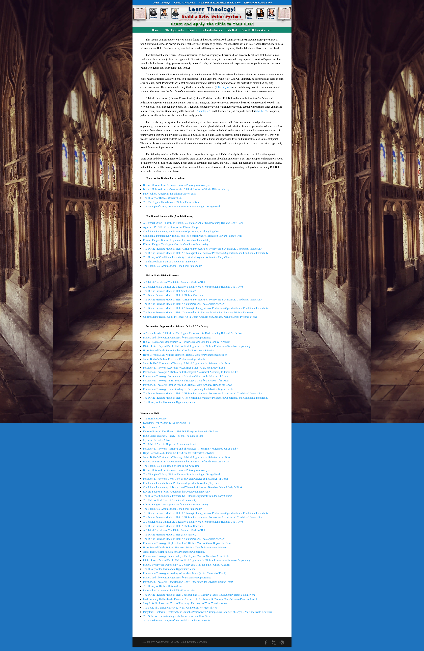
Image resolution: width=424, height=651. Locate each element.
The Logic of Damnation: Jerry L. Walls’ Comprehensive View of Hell (180, 607)
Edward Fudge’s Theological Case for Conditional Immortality (175, 244)
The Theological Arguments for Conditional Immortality (172, 265)
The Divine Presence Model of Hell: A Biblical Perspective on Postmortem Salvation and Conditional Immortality (202, 248)
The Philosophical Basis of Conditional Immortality (170, 261)
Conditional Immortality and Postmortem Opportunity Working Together (181, 231)
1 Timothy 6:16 (224, 87)
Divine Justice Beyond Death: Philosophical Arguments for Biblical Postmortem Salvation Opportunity (196, 346)
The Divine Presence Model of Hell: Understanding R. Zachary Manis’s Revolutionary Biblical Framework (199, 312)
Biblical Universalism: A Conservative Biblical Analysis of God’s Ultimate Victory (186, 189)
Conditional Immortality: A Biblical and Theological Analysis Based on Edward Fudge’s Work (192, 235)
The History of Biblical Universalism (162, 197)
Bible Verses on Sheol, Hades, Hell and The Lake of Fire (173, 435)
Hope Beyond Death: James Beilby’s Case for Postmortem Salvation (178, 350)
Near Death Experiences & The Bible (219, 2)
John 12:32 (261, 111)
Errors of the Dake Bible (258, 2)
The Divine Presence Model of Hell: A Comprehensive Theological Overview (184, 303)
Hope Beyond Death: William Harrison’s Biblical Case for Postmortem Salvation (185, 354)
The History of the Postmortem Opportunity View (169, 402)
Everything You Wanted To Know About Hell (167, 422)
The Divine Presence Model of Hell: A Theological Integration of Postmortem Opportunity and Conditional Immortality (205, 253)
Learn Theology (162, 2)
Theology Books (174, 30)
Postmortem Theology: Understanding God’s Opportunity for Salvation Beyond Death (188, 389)
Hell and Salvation (211, 30)
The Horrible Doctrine (154, 418)
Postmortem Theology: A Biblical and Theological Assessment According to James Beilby (190, 372)
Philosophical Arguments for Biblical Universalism (169, 193)
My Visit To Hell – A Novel (157, 440)
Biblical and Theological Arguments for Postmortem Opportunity (177, 337)
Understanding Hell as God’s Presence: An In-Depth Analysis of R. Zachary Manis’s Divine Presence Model (200, 316)
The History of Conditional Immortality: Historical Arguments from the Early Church (187, 257)
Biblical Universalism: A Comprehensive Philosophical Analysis (176, 185)
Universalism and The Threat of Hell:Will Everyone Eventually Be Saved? (181, 431)
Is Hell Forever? (151, 427)
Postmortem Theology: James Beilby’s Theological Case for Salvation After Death (186, 380)
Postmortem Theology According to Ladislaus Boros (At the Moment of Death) (184, 367)
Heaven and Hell (149, 413)
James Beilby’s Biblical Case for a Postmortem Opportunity (174, 359)
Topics (190, 30)
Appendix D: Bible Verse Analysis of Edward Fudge (171, 227)
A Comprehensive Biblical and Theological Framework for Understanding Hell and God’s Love (193, 222)
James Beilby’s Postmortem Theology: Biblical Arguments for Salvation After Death (187, 363)
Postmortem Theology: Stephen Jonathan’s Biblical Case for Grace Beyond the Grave (187, 384)
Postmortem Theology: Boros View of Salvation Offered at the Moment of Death (185, 376)
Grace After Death (184, 2)
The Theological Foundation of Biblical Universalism (171, 202)
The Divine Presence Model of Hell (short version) (169, 291)
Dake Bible (232, 30)
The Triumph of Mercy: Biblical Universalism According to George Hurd (181, 206)
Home (155, 30)
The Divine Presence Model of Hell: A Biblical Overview (173, 295)
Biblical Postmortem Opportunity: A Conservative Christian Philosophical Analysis (186, 341)
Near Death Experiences (255, 30)
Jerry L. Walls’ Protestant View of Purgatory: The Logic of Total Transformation (185, 603)
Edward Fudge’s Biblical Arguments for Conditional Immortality (177, 240)
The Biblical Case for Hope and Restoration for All (169, 444)
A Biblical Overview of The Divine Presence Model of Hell (174, 282)
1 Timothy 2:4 (202, 111)
